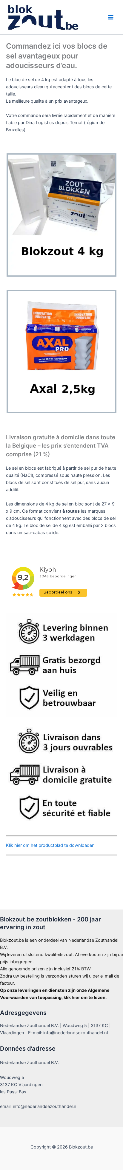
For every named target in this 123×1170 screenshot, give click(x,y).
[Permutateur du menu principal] (110, 17)
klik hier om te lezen (84, 997)
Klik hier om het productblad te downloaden (50, 845)
